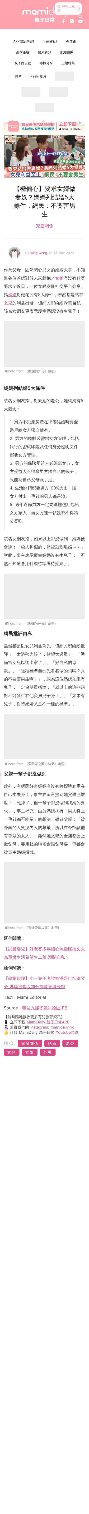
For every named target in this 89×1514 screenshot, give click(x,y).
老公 (70, 1043)
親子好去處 (22, 63)
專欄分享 (46, 63)
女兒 (8, 302)
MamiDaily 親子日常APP (48, 1022)
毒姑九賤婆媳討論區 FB (44, 1007)
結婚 (52, 1043)
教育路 (71, 41)
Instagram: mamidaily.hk (52, 1027)
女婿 (59, 278)
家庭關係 (66, 52)
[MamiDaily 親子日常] (44, 14)
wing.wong (39, 253)
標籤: (10, 1043)
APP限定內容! (23, 41)
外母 (47, 1052)
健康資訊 (44, 52)
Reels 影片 (38, 76)
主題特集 (68, 63)
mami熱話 (49, 41)
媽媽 (12, 294)
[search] (81, 17)
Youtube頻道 (67, 1032)
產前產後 (22, 52)
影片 (18, 76)
